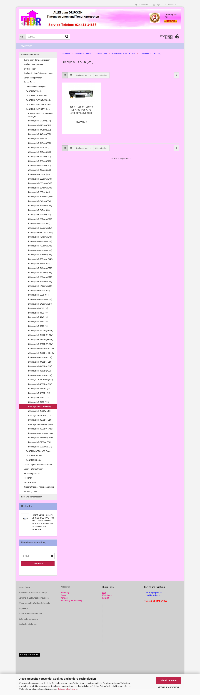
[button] (142, 4)
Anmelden (38, 564)
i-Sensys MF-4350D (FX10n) (40, 344)
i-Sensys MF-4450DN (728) (40, 366)
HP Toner (28, 478)
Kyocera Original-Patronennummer (39, 487)
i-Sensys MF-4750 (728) (38, 402)
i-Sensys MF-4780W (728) (39, 411)
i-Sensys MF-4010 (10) (38, 308)
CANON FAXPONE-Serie (36, 95)
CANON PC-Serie (33, 460)
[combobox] (83, 75)
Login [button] (157, 5)
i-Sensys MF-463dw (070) (39, 161)
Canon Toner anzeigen (35, 86)
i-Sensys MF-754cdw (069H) (40, 438)
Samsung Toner (31, 491)
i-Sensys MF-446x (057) (38, 139)
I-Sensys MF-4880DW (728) (40, 424)
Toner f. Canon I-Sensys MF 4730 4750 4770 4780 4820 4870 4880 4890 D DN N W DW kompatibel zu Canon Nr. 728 (81, 110)
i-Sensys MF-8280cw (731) (40, 447)
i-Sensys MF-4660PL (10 (39, 388)
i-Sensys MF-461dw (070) (39, 152)
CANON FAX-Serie (34, 91)
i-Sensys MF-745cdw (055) (40, 286)
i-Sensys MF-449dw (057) (39, 143)
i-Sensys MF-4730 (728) (38, 397)
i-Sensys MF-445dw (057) (39, 134)
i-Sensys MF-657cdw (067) (40, 228)
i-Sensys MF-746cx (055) (39, 290)
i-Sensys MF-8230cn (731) (40, 442)
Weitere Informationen (169, 687)
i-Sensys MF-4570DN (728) (40, 375)
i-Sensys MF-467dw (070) (39, 170)
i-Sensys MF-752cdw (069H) (40, 433)
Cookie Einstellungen (28, 624)
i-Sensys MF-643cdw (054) (40, 205)
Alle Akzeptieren (169, 680)
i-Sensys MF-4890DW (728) (40, 429)
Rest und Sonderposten (31, 497)
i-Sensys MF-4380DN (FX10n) (41, 353)
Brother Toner (29, 69)
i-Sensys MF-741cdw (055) (40, 268)
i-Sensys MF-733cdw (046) (40, 246)
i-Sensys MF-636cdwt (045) (40, 197)
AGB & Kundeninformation (30, 613)
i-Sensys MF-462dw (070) (39, 156)
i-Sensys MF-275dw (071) (39, 125)
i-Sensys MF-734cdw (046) (40, 250)
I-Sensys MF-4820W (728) (39, 415)
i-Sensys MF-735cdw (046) (40, 254)
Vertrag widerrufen (29, 654)
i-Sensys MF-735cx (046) (39, 263)
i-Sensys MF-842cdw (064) (40, 304)
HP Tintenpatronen (32, 473)
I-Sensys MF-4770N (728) (39, 406)
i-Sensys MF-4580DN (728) (40, 384)
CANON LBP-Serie (34, 455)
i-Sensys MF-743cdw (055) (40, 277)
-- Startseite (25, 46)
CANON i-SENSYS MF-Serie (38, 109)
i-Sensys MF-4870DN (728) (40, 420)
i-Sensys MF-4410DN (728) (40, 357)
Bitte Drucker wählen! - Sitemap (33, 592)
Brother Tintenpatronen (34, 64)
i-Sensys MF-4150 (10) (38, 322)
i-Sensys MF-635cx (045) (39, 192)
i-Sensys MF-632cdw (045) (40, 179)
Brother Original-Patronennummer (38, 73)
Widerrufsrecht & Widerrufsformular (34, 603)
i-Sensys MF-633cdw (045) (40, 183)
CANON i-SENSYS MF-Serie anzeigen (40, 115)
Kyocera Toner (30, 482)
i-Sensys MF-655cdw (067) (40, 219)
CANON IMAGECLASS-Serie (38, 451)
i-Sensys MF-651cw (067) (39, 214)
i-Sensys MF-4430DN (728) (40, 362)
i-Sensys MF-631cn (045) (39, 174)
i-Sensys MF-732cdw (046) (40, 241)
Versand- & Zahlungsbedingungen (34, 598)
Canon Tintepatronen (33, 78)
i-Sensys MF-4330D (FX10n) (40, 335)
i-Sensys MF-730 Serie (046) (40, 232)
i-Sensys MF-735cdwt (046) (40, 259)
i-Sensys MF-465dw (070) (39, 165)
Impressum (24, 608)
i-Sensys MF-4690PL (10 (39, 393)
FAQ (104, 593)
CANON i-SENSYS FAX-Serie (38, 100)
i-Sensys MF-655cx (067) (39, 223)
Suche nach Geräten (30, 54)
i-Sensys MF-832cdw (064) (40, 299)
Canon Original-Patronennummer (38, 464)
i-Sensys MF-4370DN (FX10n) (41, 348)
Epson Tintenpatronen (33, 469)
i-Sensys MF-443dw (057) (39, 130)
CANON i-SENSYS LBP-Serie (38, 104)
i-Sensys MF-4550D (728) (39, 371)
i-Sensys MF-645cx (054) (39, 210)
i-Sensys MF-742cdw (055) (40, 272)
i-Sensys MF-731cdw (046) (40, 237)
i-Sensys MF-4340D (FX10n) (40, 339)
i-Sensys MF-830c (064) (38, 295)
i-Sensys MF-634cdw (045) (40, 188)
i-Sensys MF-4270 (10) (38, 326)
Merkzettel (172, 5)
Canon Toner (29, 82)
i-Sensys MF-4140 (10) (38, 317)
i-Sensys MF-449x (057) (38, 147)
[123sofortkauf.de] (100, 18)
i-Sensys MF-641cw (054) (39, 201)
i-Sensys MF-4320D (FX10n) (40, 330)
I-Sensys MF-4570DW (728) (40, 380)
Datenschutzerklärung (67, 689)
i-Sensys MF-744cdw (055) (40, 281)
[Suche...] (67, 37)
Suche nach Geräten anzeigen (37, 60)
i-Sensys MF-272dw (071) (39, 121)
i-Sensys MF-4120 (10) (38, 313)
